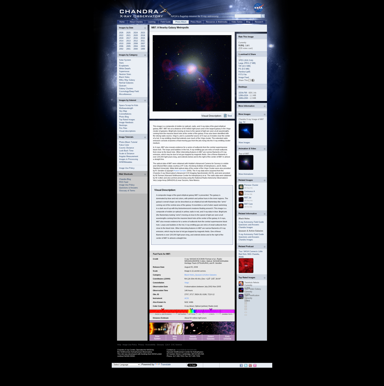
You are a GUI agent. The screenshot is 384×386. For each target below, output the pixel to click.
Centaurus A (249, 191)
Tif (244, 122)
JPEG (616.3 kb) (245, 60)
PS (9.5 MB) (243, 69)
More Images (244, 142)
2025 (128, 33)
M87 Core (248, 204)
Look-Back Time (126, 151)
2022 (121, 35)
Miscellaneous (125, 94)
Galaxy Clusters (126, 88)
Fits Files (123, 128)
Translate (166, 364)
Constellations (125, 114)
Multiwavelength (126, 108)
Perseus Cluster (251, 185)
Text (229, 116)
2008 (136, 43)
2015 (143, 38)
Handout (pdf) (244, 72)
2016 (136, 38)
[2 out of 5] (239, 51)
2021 (128, 35)
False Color (124, 145)
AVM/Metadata (125, 162)
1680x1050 (243, 98)
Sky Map (123, 111)
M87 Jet (247, 198)
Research (259, 22)
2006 (121, 46)
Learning (151, 22)
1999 (143, 49)
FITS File (242, 74)
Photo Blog (124, 117)
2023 (143, 33)
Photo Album (180, 22)
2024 (136, 33)
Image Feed (243, 77)
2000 (136, 49)
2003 (143, 46)
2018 (121, 38)
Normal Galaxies (126, 83)
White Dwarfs (125, 68)
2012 (136, 41)
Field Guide (166, 22)
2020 (136, 35)
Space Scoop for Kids (128, 105)
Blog (248, 22)
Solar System (125, 60)
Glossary (160, 345)
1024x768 (242, 93)
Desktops (123, 125)
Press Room (196, 22)
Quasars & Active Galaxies (206, 275)
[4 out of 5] (239, 56)
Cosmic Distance (126, 148)
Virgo (186, 283)
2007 (143, 43)
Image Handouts (126, 122)
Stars (121, 63)
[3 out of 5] (245, 309)
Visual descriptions (127, 131)
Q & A (167, 345)
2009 (128, 43)
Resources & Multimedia (216, 22)
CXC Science (176, 345)
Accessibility (150, 345)
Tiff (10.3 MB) (244, 66)
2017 (128, 38)
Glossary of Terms (127, 190)
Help (119, 345)
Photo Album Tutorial (128, 142)
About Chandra (136, 22)
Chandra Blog (125, 179)
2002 (121, 49)
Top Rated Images (127, 119)
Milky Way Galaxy (127, 80)
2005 (128, 46)
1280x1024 (243, 95)
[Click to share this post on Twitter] (249, 81)
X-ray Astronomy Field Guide (251, 222)
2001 (128, 49)
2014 (121, 41)
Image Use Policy (127, 168)
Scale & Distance (126, 153)
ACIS (186, 298)
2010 (121, 43)
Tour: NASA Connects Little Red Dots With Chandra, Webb (250, 254)
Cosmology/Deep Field (129, 91)
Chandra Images (246, 227)
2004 (136, 46)
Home (121, 22)
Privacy (141, 345)
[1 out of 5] (239, 48)
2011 (143, 41)
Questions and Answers (249, 225)
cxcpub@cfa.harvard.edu (186, 350)
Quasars (122, 86)
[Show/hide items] (145, 28)
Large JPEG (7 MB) (247, 63)
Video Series (237, 22)
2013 (128, 41)
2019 (143, 35)
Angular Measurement (128, 156)
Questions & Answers (128, 188)
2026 (121, 33)
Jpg (240, 122)
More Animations (246, 174)
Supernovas (124, 71)
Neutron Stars (125, 74)
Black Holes (124, 77)
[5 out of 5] (239, 59)
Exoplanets (124, 66)
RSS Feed (123, 182)
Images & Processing (128, 159)
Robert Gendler (180, 171)
